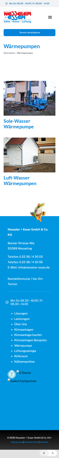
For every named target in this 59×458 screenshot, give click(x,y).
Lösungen (21, 313)
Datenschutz (31, 442)
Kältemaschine (24, 361)
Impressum (17, 442)
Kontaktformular (19, 278)
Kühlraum (21, 356)
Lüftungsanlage (25, 351)
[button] (48, 453)
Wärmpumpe (23, 345)
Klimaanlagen (23, 329)
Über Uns (20, 324)
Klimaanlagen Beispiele (30, 340)
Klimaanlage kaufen (28, 335)
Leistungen (22, 319)
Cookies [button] (44, 442)
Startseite (9, 53)
